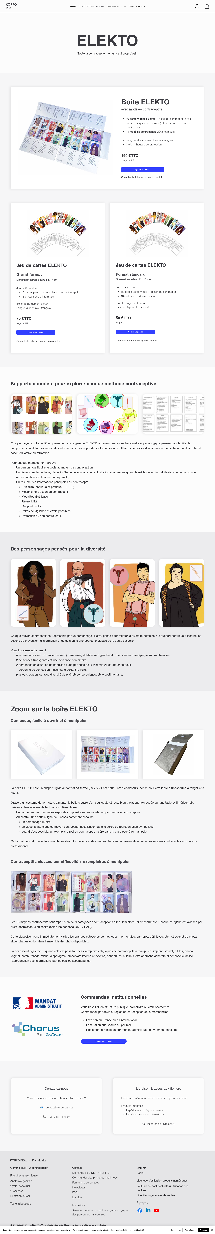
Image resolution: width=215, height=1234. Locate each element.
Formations (78, 1205)
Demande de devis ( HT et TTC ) (91, 1172)
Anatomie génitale (21, 1180)
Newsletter (78, 1187)
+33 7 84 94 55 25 (59, 1116)
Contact (77, 1167)
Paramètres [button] (176, 1230)
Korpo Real (11, 6)
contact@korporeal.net (59, 1107)
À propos (142, 1203)
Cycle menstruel (20, 1185)
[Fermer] (212, 1230)
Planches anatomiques (24, 1175)
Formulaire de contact (85, 1182)
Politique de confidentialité (133, 1230)
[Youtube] (157, 1210)
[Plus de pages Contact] (144, 6)
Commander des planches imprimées (95, 1177)
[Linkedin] (148, 1210)
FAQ (75, 1192)
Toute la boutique (20, 1203)
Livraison (77, 1197)
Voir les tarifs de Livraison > (158, 1123)
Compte (141, 1167)
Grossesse (16, 1190)
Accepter (203, 1230)
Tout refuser (189, 1230)
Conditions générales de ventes (156, 1195)
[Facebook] (140, 1210)
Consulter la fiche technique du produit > (142, 177)
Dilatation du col (20, 1195)
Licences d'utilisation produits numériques (162, 1180)
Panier (140, 1172)
